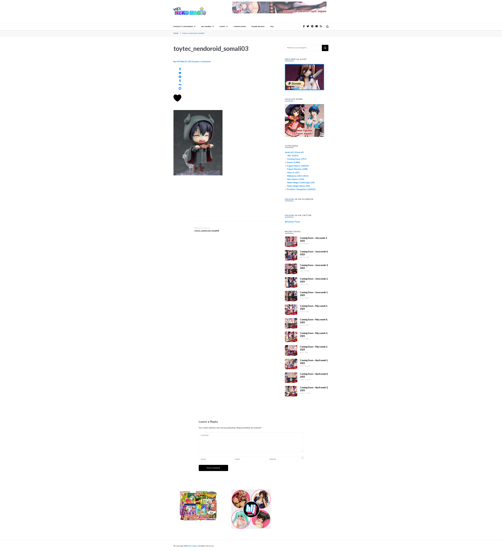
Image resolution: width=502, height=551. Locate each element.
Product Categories (183, 26)
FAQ (271, 26)
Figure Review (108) (297, 169)
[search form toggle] (327, 26)
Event (222, 26)
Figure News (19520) (298, 165)
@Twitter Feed (292, 221)
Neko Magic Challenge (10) (301, 182)
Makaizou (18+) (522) (298, 175)
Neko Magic (192, 546)
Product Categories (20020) (301, 189)
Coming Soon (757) (296, 159)
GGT (178, 61)
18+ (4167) (292, 155)
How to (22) (293, 172)
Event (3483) (293, 162)
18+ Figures (206, 26)
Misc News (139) (295, 179)
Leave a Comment (202, 61)
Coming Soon (239, 26)
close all (299, 152)
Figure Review (258, 26)
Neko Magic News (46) (298, 186)
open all (289, 152)
